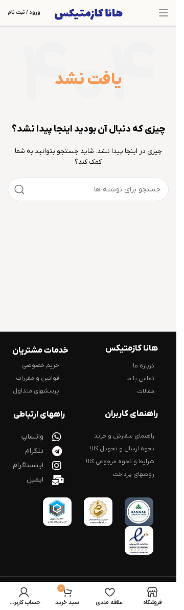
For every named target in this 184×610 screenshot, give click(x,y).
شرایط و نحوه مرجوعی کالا (120, 461)
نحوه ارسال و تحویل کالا (122, 449)
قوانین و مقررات (37, 378)
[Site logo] (90, 13)
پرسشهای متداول (36, 391)
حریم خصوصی (40, 365)
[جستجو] (19, 189)
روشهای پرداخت (133, 474)
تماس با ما (140, 379)
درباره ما (143, 366)
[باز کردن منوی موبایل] (163, 13)
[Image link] (139, 512)
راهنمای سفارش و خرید (124, 436)
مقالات (145, 391)
